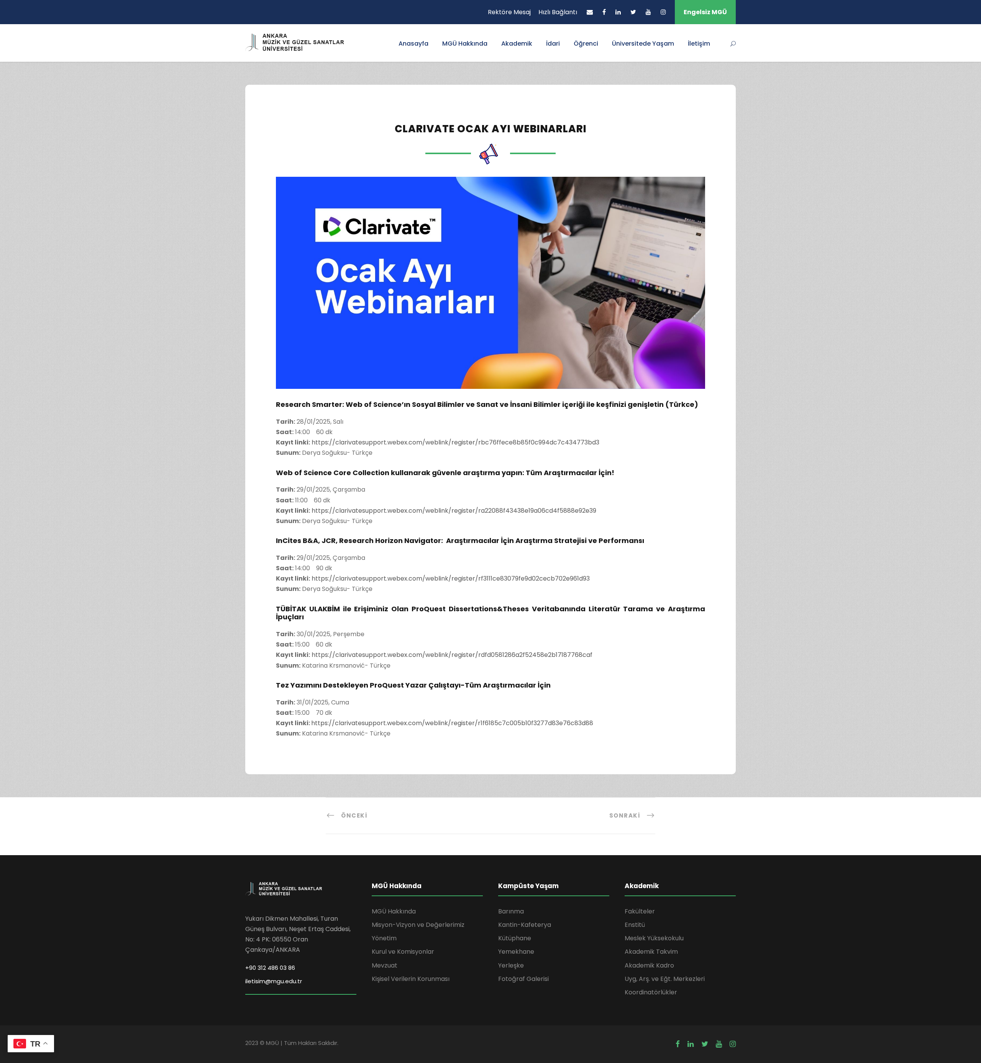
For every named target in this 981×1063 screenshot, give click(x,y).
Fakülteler (640, 911)
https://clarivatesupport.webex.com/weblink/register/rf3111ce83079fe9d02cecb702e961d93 (451, 578)
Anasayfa (413, 43)
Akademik (516, 43)
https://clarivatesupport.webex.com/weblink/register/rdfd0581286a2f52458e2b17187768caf (452, 654)
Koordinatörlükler (651, 992)
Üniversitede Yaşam (643, 43)
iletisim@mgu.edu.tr (273, 981)
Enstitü (635, 924)
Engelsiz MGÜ (705, 12)
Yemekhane (516, 951)
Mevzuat (384, 965)
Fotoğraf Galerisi (523, 978)
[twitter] (633, 12)
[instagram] (663, 12)
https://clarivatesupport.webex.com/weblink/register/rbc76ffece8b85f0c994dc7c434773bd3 (455, 442)
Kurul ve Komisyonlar (403, 951)
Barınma (511, 911)
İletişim (699, 43)
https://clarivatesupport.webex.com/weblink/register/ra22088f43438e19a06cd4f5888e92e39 (454, 510)
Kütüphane (514, 938)
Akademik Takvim (651, 951)
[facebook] (604, 12)
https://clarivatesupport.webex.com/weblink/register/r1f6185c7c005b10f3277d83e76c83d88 (452, 723)
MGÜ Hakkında (464, 43)
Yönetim (384, 938)
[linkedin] (618, 12)
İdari (553, 43)
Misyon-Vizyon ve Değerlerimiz (418, 924)
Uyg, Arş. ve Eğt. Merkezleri (665, 978)
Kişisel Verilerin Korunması (410, 978)
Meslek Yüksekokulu (654, 938)
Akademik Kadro (649, 965)
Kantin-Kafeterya (524, 924)
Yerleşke (511, 965)
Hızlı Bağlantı (557, 12)
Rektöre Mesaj (509, 12)
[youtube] (648, 12)
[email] (590, 12)
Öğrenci (586, 43)
